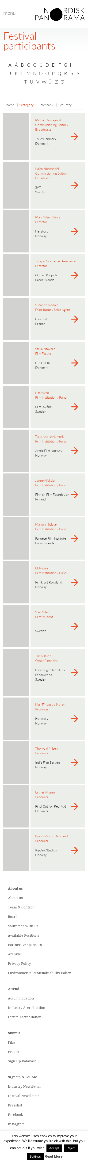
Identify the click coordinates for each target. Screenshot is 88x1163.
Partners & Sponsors (25, 945)
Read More (53, 1156)
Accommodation (21, 998)
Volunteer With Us (23, 926)
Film (11, 1042)
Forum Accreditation (25, 1017)
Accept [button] (54, 1148)
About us (15, 898)
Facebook (15, 1115)
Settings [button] (35, 1156)
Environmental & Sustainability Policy (39, 973)
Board (13, 917)
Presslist (15, 1105)
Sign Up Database (22, 1061)
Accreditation (34, 1008)
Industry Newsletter (24, 1086)
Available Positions (23, 935)
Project (13, 1052)
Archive (14, 954)
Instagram (16, 1124)
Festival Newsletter (23, 1096)
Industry (15, 1008)
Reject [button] (71, 1148)
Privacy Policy (19, 963)
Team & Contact (21, 907)
